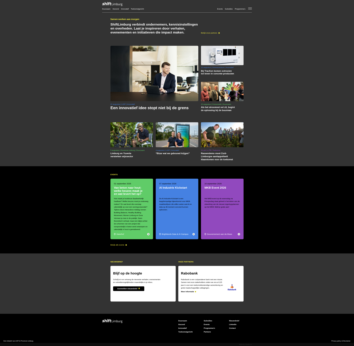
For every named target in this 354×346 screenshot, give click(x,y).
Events (220, 9)
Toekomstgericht (137, 9)
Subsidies (229, 9)
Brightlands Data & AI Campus (175, 234)
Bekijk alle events (117, 245)
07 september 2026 (167, 184)
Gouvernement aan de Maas (219, 234)
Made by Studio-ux (245, 344)
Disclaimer (346, 341)
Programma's (240, 9)
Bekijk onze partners (209, 33)
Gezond (116, 9)
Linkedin (232, 324)
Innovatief (125, 9)
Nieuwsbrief (234, 321)
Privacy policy (336, 341)
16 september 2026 (213, 184)
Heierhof (120, 234)
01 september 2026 (122, 184)
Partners (207, 332)
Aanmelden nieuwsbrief (127, 289)
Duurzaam (106, 9)
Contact (232, 328)
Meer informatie (187, 294)
